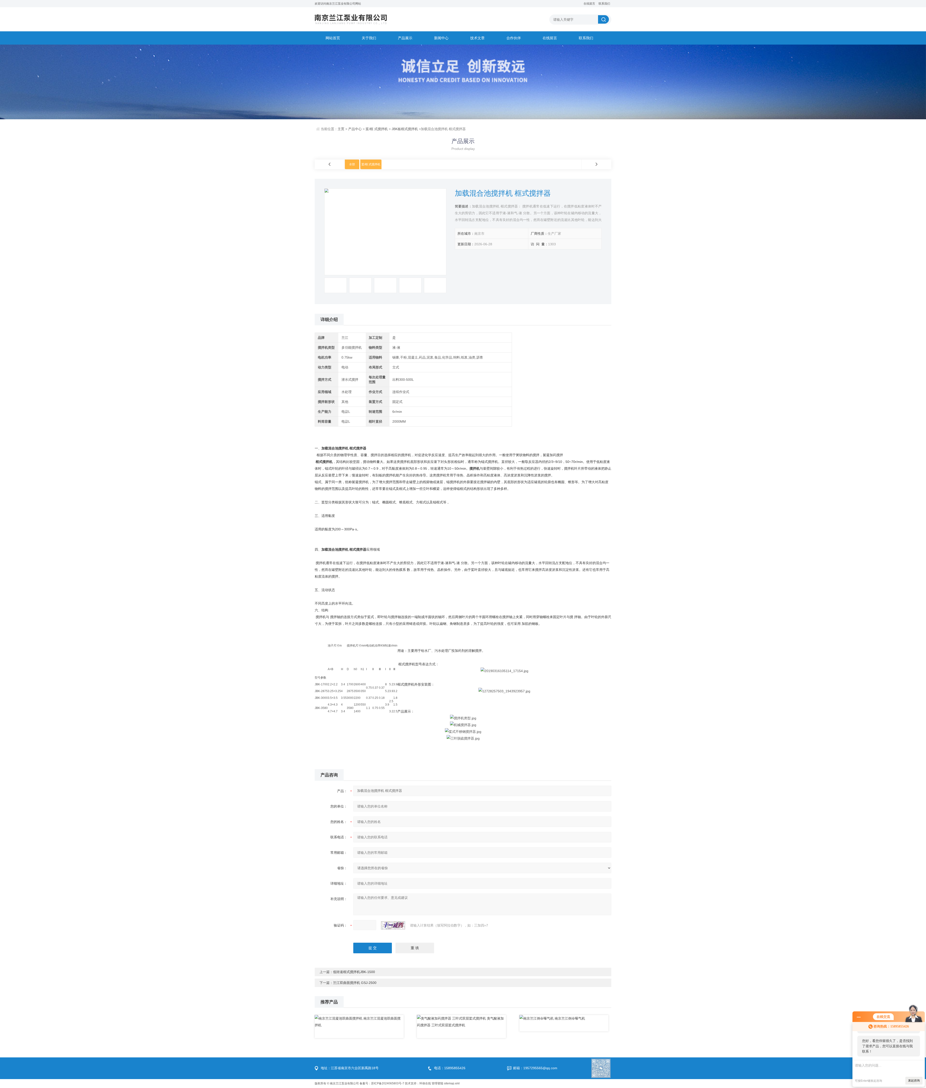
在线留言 (589, 3)
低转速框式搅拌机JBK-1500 (354, 972)
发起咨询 (914, 1080)
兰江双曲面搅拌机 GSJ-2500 (354, 983)
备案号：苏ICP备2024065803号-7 (382, 1083)
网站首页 (333, 38)
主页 (341, 129)
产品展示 (405, 38)
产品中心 (355, 129)
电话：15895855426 (449, 1068)
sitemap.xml (452, 1083)
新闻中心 (441, 38)
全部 (352, 164)
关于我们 (369, 38)
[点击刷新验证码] (393, 925)
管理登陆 (437, 1083)
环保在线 (425, 1083)
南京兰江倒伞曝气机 (570, 1018)
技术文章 (477, 38)
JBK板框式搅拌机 (405, 129)
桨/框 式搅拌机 (377, 129)
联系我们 (604, 3)
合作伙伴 (513, 38)
